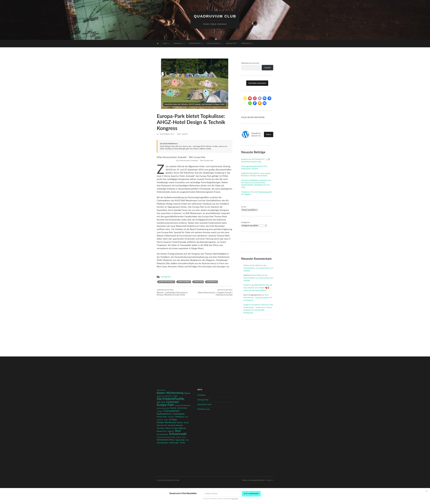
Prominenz (161, 428)
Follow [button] (268, 134)
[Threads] (259, 98)
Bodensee (160, 396)
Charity (175, 396)
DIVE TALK (161, 402)
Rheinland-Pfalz (162, 431)
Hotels (166, 419)
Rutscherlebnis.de (162, 434)
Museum (180, 422)
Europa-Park (198, 281)
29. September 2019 (165, 134)
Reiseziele (178, 43)
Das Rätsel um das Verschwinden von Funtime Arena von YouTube (258, 268)
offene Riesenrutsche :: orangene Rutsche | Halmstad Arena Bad (215, 292)
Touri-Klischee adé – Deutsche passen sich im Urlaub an (257, 297)
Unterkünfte (195, 43)
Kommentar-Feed (204, 404)
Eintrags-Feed (203, 400)
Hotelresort (160, 419)
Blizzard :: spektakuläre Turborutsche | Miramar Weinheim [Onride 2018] (172, 292)
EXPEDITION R (182, 408)
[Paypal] (254, 103)
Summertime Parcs (165, 440)
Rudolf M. (247, 285)
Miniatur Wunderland (166, 422)
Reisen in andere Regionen (176, 428)
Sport (183, 437)
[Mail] (245, 98)
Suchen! (267, 68)
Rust (178, 431)
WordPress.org (203, 409)
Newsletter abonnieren (257, 83)
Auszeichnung (161, 390)
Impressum (246, 43)
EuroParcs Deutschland (163, 408)
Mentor (246, 265)
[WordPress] (259, 103)
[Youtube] (249, 98)
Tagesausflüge (180, 440)
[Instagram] (254, 98)
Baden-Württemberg (166, 281)
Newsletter (231, 43)
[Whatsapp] (249, 103)
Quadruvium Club (215, 16)
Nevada (186, 422)
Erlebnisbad (172, 402)
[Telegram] (269, 98)
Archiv (243, 207)
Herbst (186, 417)
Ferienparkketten (172, 411)
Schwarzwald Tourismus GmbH (166, 437)
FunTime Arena (162, 417)
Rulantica (171, 431)
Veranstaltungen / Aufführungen (168, 443)
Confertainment (184, 281)
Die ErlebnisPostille (170, 399)
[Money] (264, 103)
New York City (162, 425)
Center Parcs (168, 396)
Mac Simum (182, 134)
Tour (187, 440)
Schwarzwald (212, 281)
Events (173, 408)
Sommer (178, 437)
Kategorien (245, 222)
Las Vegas (173, 420)
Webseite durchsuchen (250, 63)
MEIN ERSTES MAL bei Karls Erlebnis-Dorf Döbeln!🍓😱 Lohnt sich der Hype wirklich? (257, 287)
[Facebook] (264, 98)
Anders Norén (258, 480)
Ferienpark (160, 411)
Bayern (187, 393)
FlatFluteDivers (164, 414)
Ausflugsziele (213, 43)
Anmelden (201, 395)
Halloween (171, 417)
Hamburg (179, 417)
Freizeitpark (178, 414)
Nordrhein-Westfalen (175, 425)
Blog (165, 43)
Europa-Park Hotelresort (182, 405)
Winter (182, 443)
